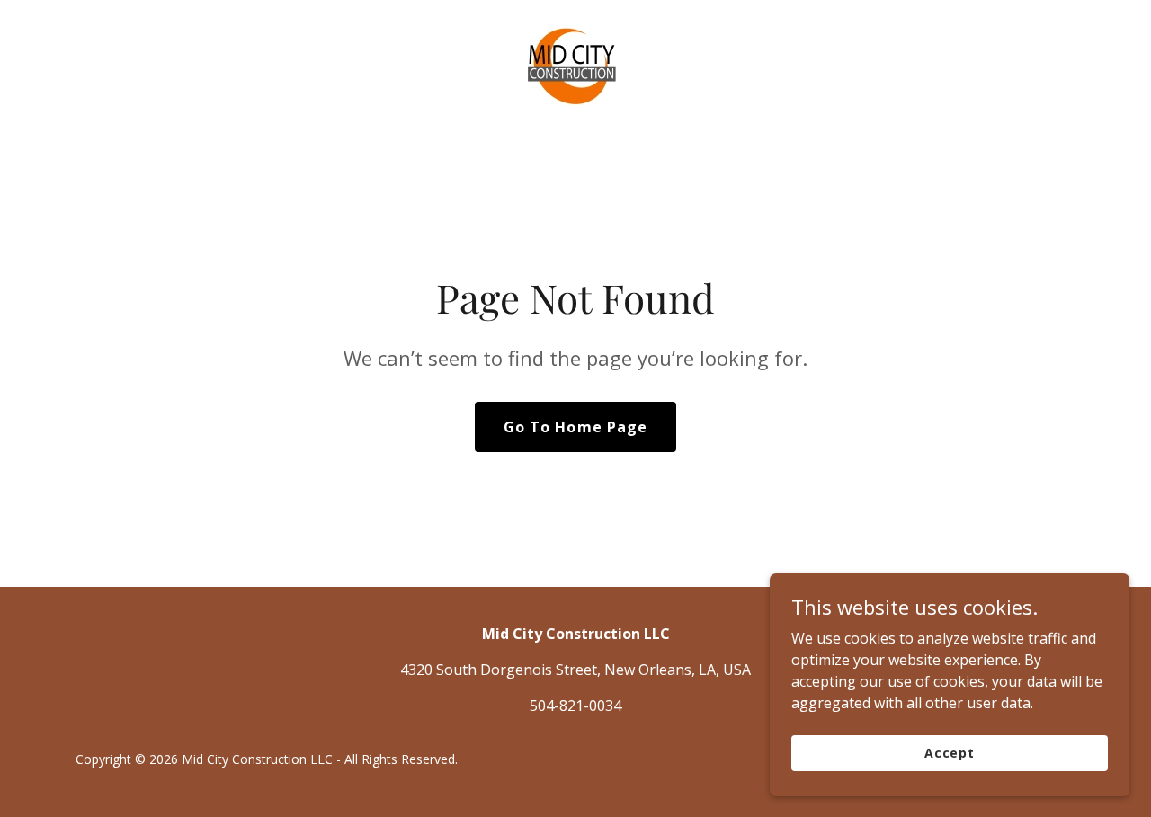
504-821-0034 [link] (575, 705)
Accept (949, 752)
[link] (575, 67)
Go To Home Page (575, 427)
